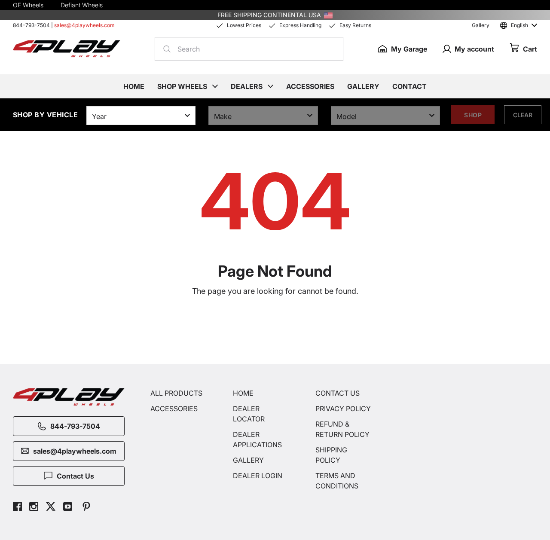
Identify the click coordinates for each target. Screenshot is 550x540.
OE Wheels (28, 5)
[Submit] (164, 49)
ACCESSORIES (174, 408)
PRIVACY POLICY (343, 408)
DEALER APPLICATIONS (257, 439)
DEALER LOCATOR (249, 413)
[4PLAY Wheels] (66, 49)
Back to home (279, 329)
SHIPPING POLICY (331, 454)
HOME (243, 393)
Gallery (480, 25)
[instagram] (33, 508)
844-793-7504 (31, 25)
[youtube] (67, 508)
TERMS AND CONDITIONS (336, 480)
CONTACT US (337, 393)
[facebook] (17, 508)
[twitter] (51, 507)
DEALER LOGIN (257, 475)
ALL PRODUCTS (176, 393)
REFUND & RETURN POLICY (342, 429)
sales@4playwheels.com (84, 25)
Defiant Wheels (82, 5)
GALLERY (248, 460)
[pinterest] (86, 508)
